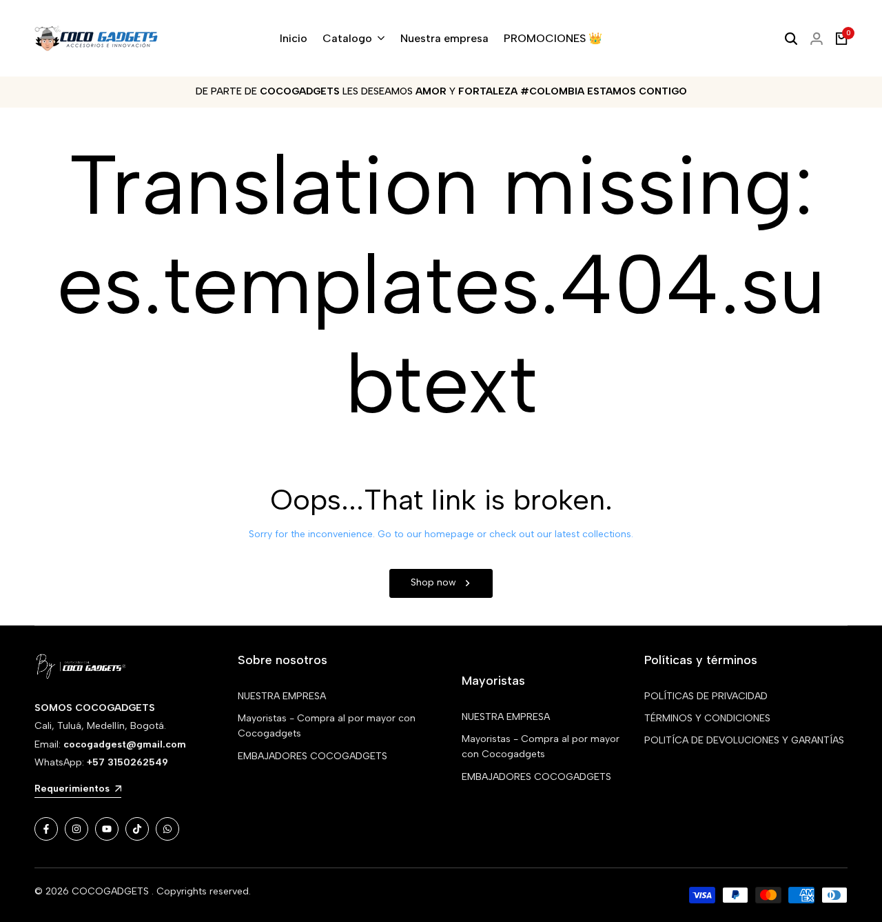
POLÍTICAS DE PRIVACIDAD (706, 696)
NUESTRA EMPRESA (282, 696)
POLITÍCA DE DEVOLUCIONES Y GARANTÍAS (744, 740)
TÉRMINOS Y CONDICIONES (707, 718)
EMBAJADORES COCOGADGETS (312, 756)
